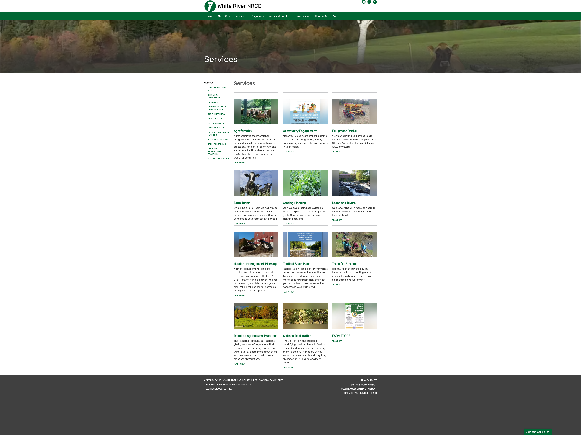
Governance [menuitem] (302, 16)
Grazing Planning (216, 123)
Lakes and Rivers (216, 128)
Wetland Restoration (218, 158)
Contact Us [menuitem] (321, 16)
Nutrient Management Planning (218, 133)
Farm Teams (213, 102)
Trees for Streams (217, 144)
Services (208, 83)
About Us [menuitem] (223, 16)
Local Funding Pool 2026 (217, 89)
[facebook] (369, 3)
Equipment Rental (216, 114)
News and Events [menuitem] (278, 16)
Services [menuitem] (239, 16)
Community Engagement (214, 96)
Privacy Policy (369, 380)
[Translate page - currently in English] (334, 16)
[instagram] (375, 3)
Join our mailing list (538, 431)
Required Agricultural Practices (214, 151)
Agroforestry (215, 119)
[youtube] (364, 3)
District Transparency (364, 384)
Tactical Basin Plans (218, 139)
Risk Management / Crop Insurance (217, 108)
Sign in (373, 393)
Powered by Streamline (355, 393)
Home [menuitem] (210, 16)
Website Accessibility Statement (359, 389)
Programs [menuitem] (256, 16)
